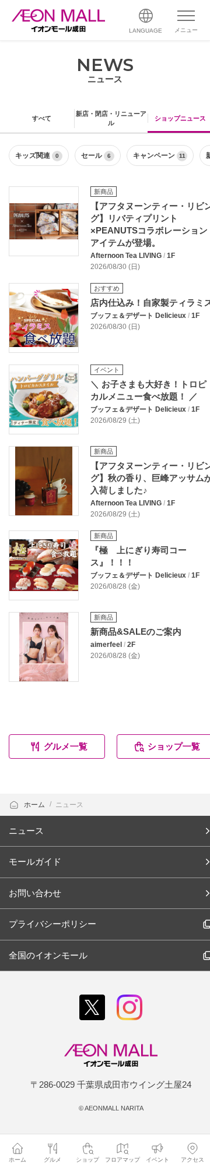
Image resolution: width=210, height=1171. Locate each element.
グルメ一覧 (66, 746)
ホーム (35, 805)
